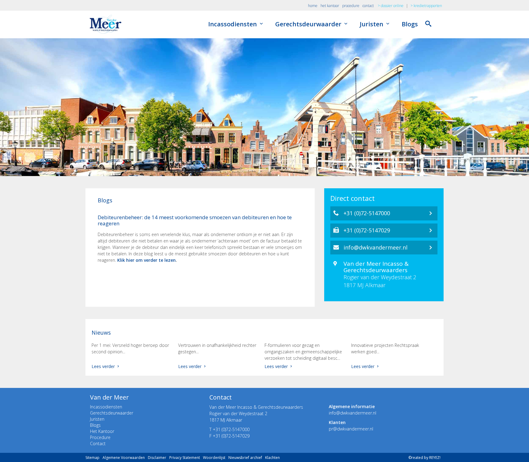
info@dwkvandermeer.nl (352, 413)
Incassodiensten (233, 24)
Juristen (372, 24)
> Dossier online (390, 5)
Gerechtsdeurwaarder (309, 24)
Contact (98, 443)
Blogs (410, 24)
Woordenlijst (214, 457)
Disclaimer (157, 457)
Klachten (272, 457)
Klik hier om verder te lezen (146, 260)
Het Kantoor (102, 431)
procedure (350, 5)
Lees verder (104, 366)
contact (368, 5)
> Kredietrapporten (426, 5)
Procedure (100, 437)
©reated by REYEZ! (424, 457)
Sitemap (92, 457)
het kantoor (330, 5)
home (312, 5)
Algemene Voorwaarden (124, 457)
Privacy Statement (184, 457)
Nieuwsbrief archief (245, 457)
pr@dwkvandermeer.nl (351, 429)
